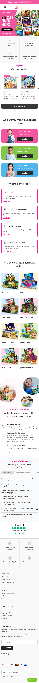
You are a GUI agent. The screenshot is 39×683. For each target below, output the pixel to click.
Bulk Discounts (6, 596)
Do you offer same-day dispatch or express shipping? (17, 515)
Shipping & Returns (7, 613)
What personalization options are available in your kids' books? (17, 480)
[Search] (6, 7)
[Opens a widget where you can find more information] (32, 680)
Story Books (8, 473)
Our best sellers (19, 69)
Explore (25, 139)
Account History (6, 616)
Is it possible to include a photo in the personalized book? (14, 498)
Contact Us (5, 618)
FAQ (2, 610)
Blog (2, 599)
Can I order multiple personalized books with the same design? (17, 509)
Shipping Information (24, 473)
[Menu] (2, 7)
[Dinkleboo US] (19, 7)
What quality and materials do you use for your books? (18, 486)
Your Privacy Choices (8, 582)
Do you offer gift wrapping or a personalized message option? (17, 504)
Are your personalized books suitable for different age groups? (15, 492)
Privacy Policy (5, 579)
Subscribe (7, 648)
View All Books (19, 106)
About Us (4, 576)
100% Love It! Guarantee (9, 593)
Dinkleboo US (9, 677)
